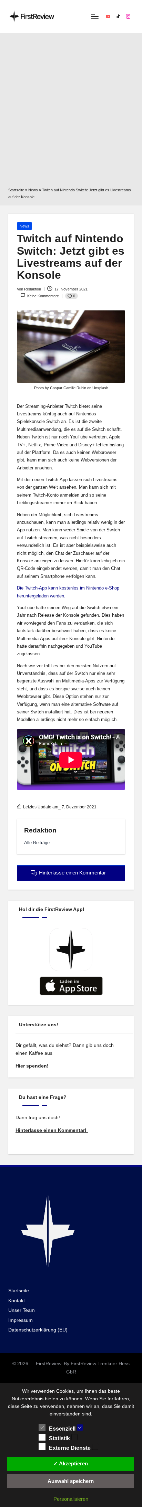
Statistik (60, 1438)
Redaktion (40, 830)
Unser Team (21, 1310)
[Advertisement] (71, 112)
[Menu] (94, 16)
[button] (37, 842)
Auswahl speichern (71, 1481)
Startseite (16, 190)
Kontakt (16, 1300)
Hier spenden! (32, 1066)
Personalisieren (70, 1499)
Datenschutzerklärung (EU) (38, 1330)
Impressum (20, 1320)
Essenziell (63, 1429)
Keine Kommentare (43, 296)
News (33, 190)
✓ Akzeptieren (70, 1463)
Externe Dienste (70, 1448)
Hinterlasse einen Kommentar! (52, 1130)
